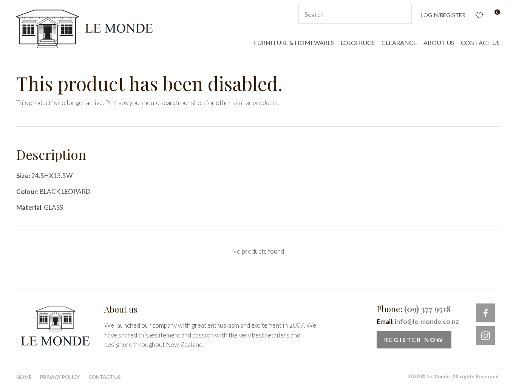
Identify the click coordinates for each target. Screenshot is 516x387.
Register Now (414, 339)
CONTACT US (480, 42)
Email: (418, 321)
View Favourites (478, 14)
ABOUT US (438, 42)
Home (23, 377)
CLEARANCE (399, 42)
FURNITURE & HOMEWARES (294, 42)
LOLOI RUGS (358, 42)
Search (403, 14)
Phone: (414, 308)
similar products (255, 103)
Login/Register (443, 15)
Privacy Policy (60, 377)
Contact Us (104, 377)
